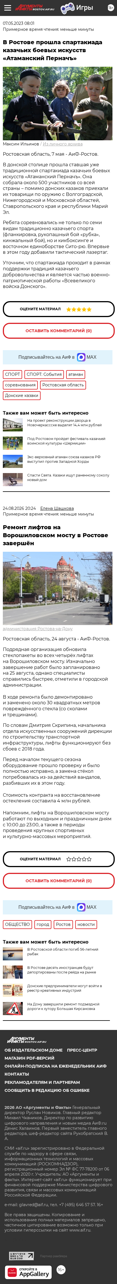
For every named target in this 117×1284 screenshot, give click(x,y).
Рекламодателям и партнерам (42, 1082)
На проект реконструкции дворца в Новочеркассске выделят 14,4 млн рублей (64, 422)
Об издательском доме (33, 1050)
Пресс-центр (82, 1050)
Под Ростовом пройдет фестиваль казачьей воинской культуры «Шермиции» (66, 441)
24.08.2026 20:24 (19, 508)
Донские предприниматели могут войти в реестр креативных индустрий (64, 988)
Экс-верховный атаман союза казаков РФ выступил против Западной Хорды (64, 459)
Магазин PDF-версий (30, 1058)
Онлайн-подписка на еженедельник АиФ (55, 1066)
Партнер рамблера (53, 1256)
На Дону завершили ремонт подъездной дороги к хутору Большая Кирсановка (63, 1006)
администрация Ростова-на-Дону (38, 628)
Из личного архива (63, 144)
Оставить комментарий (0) (59, 330)
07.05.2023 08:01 (18, 23)
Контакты (17, 1074)
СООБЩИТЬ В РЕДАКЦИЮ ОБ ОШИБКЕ (47, 1090)
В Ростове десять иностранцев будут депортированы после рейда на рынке (61, 969)
